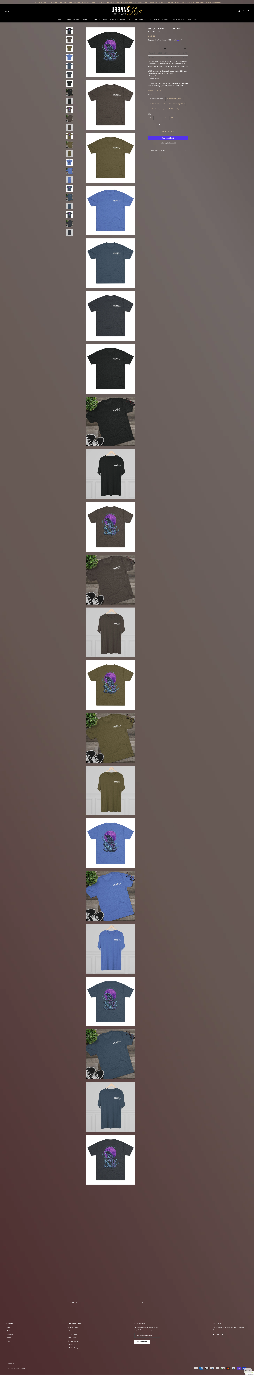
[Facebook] (155, 90)
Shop (60, 19)
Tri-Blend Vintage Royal (157, 109)
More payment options (168, 143)
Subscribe (142, 1342)
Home (8, 1327)
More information (157, 150)
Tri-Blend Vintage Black (157, 104)
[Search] (244, 11)
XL (166, 118)
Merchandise (73, 19)
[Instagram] (218, 1334)
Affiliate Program (159, 19)
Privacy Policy (72, 1334)
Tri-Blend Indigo (174, 109)
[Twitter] (157, 90)
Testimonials (178, 19)
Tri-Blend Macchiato (156, 99)
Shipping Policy (73, 1348)
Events (86, 19)
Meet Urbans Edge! (137, 19)
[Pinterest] (160, 90)
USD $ (7, 11)
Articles (192, 19)
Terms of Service (73, 1341)
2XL (171, 118)
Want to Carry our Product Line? (109, 19)
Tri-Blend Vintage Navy (177, 104)
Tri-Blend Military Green (174, 99)
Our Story (9, 1334)
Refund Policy (72, 1338)
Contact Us (71, 1345)
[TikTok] (223, 1334)
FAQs (8, 1341)
